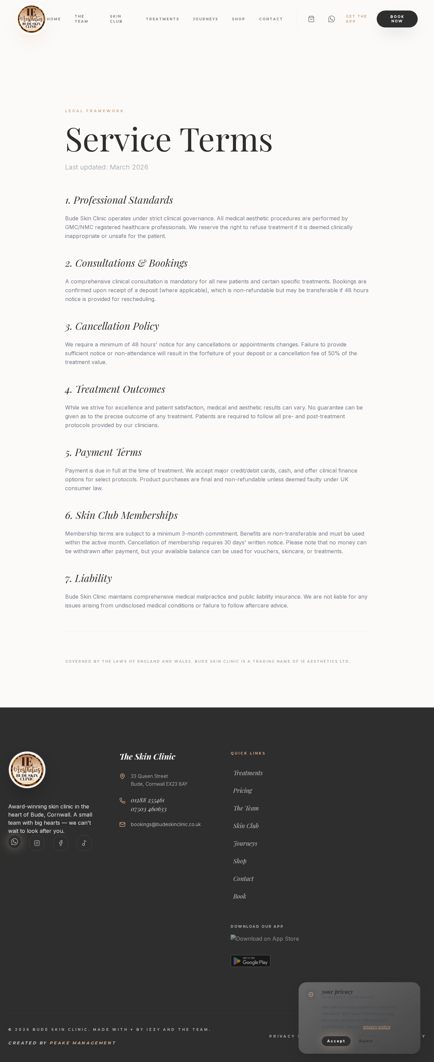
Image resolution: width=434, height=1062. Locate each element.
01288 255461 (147, 800)
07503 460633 (149, 809)
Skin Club (116, 19)
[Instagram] (37, 843)
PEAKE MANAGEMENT (83, 1042)
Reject (365, 1041)
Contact (271, 19)
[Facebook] (60, 843)
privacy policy (376, 1026)
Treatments (162, 19)
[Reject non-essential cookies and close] (409, 993)
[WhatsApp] (332, 19)
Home (54, 19)
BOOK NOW (397, 19)
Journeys (205, 19)
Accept (336, 1041)
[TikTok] (84, 843)
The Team (81, 19)
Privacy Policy (294, 1036)
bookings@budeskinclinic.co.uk (166, 824)
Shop (238, 19)
